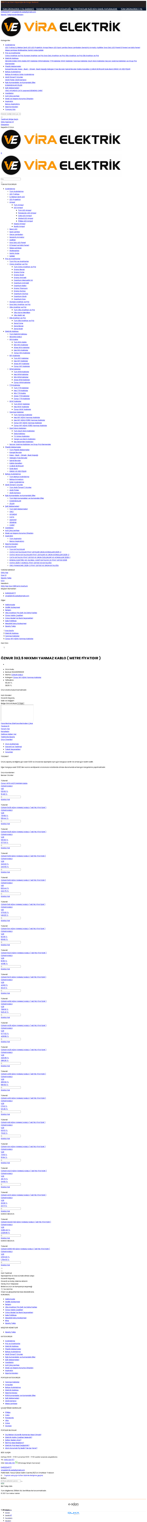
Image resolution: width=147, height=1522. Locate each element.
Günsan (8, 1426)
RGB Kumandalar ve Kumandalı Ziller (20, 1395)
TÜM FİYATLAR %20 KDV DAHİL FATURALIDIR (95, 8)
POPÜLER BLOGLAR (8, 1430)
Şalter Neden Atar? (13, 1440)
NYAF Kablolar (67, 61)
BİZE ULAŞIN (5, 1452)
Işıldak (40, 50)
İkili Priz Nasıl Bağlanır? (14, 1442)
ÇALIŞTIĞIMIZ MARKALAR (11, 1408)
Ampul (46, 47)
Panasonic (9, 1418)
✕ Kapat (20, 703)
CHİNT (40, 90)
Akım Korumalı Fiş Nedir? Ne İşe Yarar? (21, 1448)
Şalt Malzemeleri (12, 1359)
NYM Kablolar (44, 61)
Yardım (14, 14)
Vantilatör (9, 1362)
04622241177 (10, 593)
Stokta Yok (5, 799)
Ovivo (7, 1423)
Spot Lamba (62, 47)
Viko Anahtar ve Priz (74, 55)
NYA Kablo (22, 61)
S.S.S (2, 580)
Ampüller (9, 1384)
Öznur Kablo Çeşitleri (14, 615)
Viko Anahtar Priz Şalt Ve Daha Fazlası (21, 612)
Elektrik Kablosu (12, 1346)
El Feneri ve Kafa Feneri (130, 47)
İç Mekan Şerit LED (23, 47)
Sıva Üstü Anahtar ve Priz (54, 55)
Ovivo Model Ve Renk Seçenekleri (19, 618)
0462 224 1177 (9, 1460)
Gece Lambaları (75, 47)
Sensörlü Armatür (89, 47)
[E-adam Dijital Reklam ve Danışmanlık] (73, 1504)
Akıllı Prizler (10, 80)
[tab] (12, 744)
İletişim (20, 14)
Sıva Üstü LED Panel (112, 47)
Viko (7, 1420)
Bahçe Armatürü (12, 74)
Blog (7, 1320)
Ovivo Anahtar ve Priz (14, 55)
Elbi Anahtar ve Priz (91, 55)
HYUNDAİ (14, 90)
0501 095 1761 (10, 1463)
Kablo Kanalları (83, 69)
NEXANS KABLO (11, 61)
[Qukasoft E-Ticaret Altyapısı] (73, 1513)
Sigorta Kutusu (11, 1393)
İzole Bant (109, 69)
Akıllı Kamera (20, 80)
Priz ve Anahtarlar (12, 1343)
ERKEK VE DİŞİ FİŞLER (121, 69)
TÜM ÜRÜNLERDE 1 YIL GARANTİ (18, 8)
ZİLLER (19, 85)
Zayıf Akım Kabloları (96, 61)
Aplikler (100, 47)
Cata (7, 1415)
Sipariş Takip (6, 14)
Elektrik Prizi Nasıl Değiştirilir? (17, 1445)
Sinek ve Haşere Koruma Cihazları (19, 1368)
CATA (20, 90)
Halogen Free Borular (56, 69)
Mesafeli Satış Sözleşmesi (15, 623)
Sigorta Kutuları (11, 1373)
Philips (7, 1412)
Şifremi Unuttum (21, 586)
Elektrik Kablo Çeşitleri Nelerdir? (18, 1437)
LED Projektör (37, 47)
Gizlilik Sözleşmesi (12, 607)
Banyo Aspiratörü (12, 104)
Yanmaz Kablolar (80, 61)
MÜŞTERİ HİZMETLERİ (9, 1327)
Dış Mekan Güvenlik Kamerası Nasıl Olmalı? (23, 1434)
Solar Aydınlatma (26, 74)
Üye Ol (3, 575)
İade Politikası (11, 621)
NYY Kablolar (32, 61)
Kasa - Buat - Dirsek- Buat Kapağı (32, 69)
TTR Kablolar (55, 61)
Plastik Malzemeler (13, 1349)
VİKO (7, 90)
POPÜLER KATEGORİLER (10, 1377)
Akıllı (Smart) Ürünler (14, 1354)
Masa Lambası (11, 50)
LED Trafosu (10, 47)
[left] (2, 1268)
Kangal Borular (11, 69)
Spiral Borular (71, 69)
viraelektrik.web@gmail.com (13, 1470)
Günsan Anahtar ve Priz (34, 55)
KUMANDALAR (11, 85)
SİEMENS (33, 90)
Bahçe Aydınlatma (13, 1351)
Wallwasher (23, 50)
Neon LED (53, 47)
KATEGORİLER (6, 1336)
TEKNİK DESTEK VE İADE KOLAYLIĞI (53, 8)
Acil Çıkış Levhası (12, 1365)
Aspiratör (9, 1370)
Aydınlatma (10, 1341)
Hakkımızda (10, 604)
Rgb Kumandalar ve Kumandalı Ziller (20, 1357)
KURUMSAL (5, 1294)
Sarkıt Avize (33, 50)
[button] (5, 124)
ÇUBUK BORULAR (97, 69)
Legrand (26, 90)
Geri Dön (4, 643)
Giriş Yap (4, 572)
